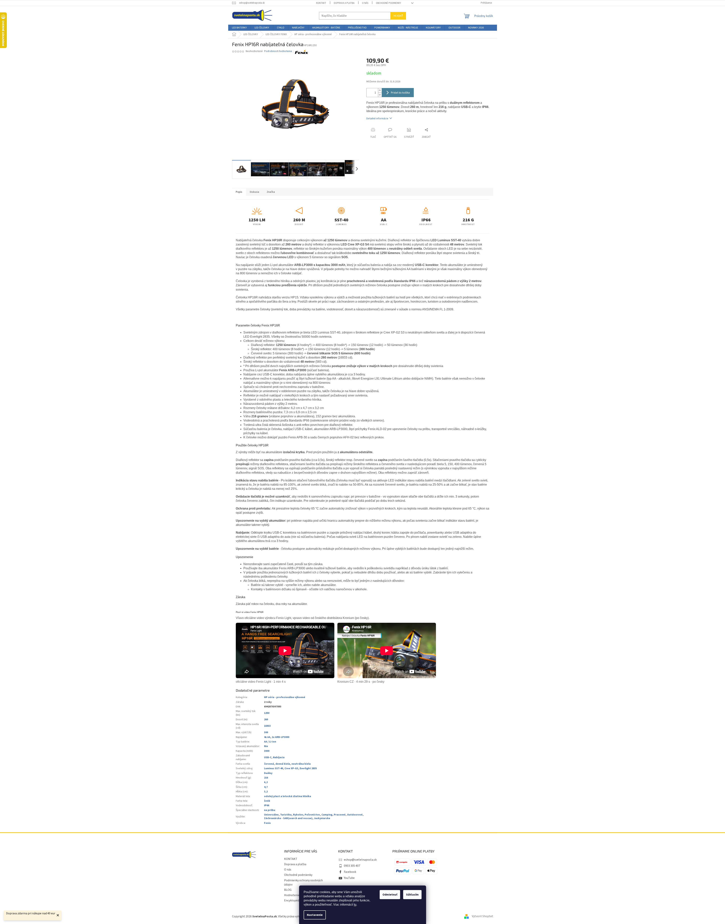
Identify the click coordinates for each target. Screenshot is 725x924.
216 (266, 778)
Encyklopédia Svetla (297, 900)
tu (355, 904)
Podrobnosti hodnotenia (278, 51)
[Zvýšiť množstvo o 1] (380, 90)
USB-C (267, 757)
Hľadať (398, 15)
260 (266, 719)
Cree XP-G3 (291, 768)
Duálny (268, 773)
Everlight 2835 (308, 768)
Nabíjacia (279, 757)
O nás (365, 3)
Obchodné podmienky (388, 3)
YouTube (349, 878)
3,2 (266, 791)
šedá (267, 801)
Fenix (267, 823)
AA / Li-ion (270, 742)
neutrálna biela (301, 764)
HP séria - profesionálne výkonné (284, 697)
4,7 (266, 787)
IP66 (266, 805)
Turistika (286, 815)
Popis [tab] (239, 192)
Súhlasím (412, 895)
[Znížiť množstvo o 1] (380, 95)
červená (269, 764)
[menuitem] (239, 28)
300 (266, 732)
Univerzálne (271, 815)
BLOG (288, 890)
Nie (266, 746)
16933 (267, 726)
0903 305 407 (352, 866)
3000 (266, 751)
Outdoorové (355, 815)
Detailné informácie (377, 118)
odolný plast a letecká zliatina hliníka (287, 796)
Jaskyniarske (322, 818)
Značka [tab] (271, 192)
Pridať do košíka (400, 92)
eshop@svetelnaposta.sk (360, 860)
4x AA (267, 737)
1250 (266, 713)
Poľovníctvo (312, 815)
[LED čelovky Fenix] (301, 51)
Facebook (350, 872)
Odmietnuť (389, 895)
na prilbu (269, 810)
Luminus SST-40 (273, 768)
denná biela (282, 764)
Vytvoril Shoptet (482, 916)
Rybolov (298, 815)
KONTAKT (321, 3)
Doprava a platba (344, 3)
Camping (326, 815)
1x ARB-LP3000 (280, 737)
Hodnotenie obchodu (297, 895)
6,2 (266, 782)
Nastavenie (315, 915)
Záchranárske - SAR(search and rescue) (288, 818)
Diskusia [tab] (254, 192)
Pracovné (340, 815)
